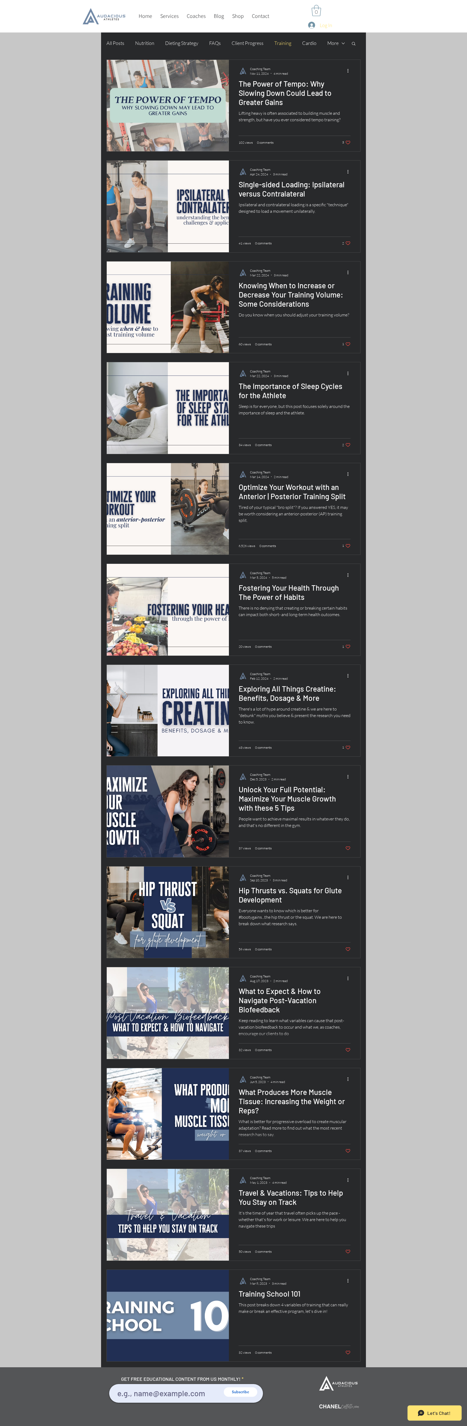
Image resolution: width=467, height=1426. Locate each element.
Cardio (309, 43)
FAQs (215, 43)
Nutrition (144, 43)
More (333, 43)
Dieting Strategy (181, 43)
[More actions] (349, 71)
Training (282, 43)
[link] (316, 10)
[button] (169, 16)
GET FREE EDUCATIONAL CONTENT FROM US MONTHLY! (181, 1378)
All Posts (115, 43)
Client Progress (247, 43)
